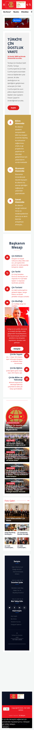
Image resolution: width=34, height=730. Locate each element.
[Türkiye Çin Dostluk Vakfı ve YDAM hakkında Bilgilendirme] (17, 417)
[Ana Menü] (4, 4)
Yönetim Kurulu (16, 622)
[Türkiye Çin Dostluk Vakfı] (16, 5)
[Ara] (30, 4)
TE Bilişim (22, 715)
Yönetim (16, 12)
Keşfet (13, 108)
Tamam (5, 727)
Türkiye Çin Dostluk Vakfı (17, 636)
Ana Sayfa (14, 616)
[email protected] (17, 577)
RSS (7, 709)
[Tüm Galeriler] (28, 501)
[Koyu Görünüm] (27, 4)
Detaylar (17, 349)
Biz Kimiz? (7, 12)
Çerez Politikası (21, 724)
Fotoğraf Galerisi (16, 624)
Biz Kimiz (17, 20)
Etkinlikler (25, 12)
